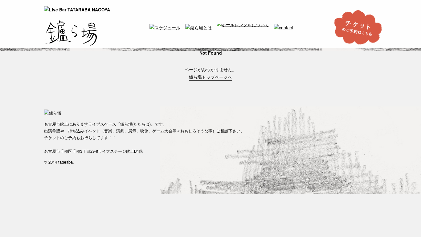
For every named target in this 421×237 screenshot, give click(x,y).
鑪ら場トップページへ (210, 77)
